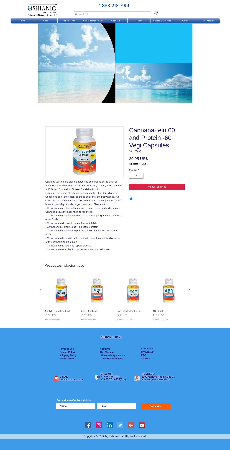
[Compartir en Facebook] (131, 199)
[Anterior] (40, 290)
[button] (156, 12)
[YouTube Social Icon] (142, 425)
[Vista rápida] (61, 290)
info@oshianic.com (71, 379)
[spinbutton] (136, 175)
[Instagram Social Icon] (99, 425)
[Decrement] (131, 175)
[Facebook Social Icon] (88, 425)
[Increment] (141, 175)
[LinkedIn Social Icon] (110, 425)
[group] (115, 299)
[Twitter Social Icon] (120, 425)
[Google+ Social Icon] (131, 425)
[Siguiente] (190, 290)
